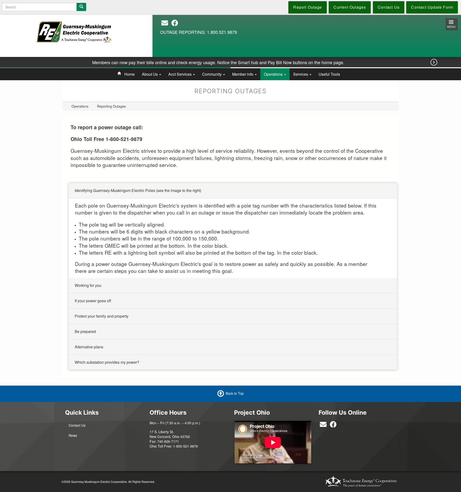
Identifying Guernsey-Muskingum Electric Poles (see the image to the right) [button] (138, 190)
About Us (150, 74)
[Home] (74, 31)
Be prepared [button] (85, 331)
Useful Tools (329, 74)
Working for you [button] (88, 285)
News (73, 435)
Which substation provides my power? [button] (107, 362)
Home (129, 74)
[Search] (81, 7)
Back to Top (235, 393)
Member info (243, 74)
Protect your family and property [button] (101, 316)
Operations (274, 74)
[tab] (233, 190)
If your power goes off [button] (93, 300)
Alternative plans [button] (89, 346)
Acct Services (180, 74)
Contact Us (77, 425)
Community (212, 74)
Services (301, 74)
